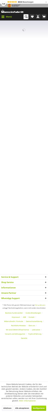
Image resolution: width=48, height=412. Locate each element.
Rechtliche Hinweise (18, 325)
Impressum (16, 317)
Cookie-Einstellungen (33, 313)
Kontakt (31, 317)
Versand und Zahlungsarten (15, 334)
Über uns (31, 325)
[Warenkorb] (44, 16)
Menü (9, 16)
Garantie (24, 338)
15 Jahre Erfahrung (34, 334)
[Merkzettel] (32, 16)
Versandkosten (40, 305)
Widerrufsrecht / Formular (13, 321)
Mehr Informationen (27, 401)
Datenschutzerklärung (34, 321)
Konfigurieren (39, 408)
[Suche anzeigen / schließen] (26, 16)
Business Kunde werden (14, 313)
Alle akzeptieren (22, 408)
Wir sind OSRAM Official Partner (17, 330)
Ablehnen (7, 408)
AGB (24, 317)
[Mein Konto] (38, 16)
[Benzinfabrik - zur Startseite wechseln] (12, 11)
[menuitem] (6, 16)
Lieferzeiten (36, 330)
